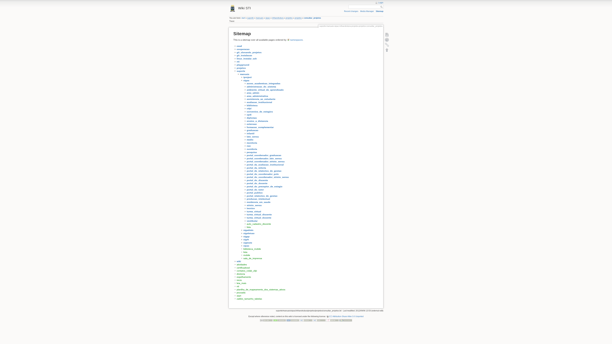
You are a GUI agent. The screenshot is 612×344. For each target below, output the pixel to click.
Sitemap (379, 11)
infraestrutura (278, 18)
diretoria (241, 274)
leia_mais (241, 283)
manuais (259, 18)
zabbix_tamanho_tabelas (249, 298)
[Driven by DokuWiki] (345, 320)
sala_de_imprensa (252, 258)
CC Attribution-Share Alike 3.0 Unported (346, 316)
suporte (250, 18)
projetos (289, 18)
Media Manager (367, 11)
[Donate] (279, 320)
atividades (242, 264)
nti (238, 286)
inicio (239, 280)
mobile (246, 255)
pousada (241, 292)
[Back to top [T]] (387, 49)
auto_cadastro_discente (259, 224)
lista (249, 227)
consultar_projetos (312, 18)
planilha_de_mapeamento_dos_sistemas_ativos (261, 289)
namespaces (296, 40)
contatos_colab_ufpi (247, 270)
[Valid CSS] (319, 320)
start (243, 18)
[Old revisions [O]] (387, 39)
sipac (267, 18)
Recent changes (351, 11)
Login (380, 3)
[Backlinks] (387, 44)
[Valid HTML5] (306, 320)
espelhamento (244, 277)
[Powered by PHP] (292, 320)
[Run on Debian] (332, 320)
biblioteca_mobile (252, 249)
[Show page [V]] (387, 34)
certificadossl (243, 267)
